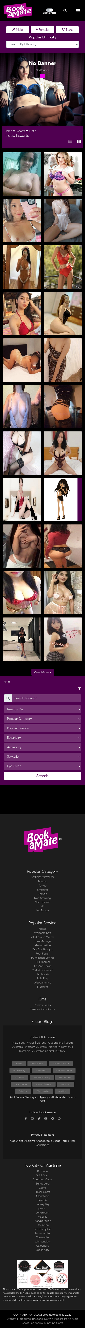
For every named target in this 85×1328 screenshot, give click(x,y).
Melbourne (24, 1319)
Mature (42, 881)
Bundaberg (43, 1183)
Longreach (42, 1212)
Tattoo (42, 885)
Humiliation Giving (42, 957)
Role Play (42, 978)
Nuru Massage (42, 941)
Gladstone (42, 1196)
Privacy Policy (42, 1005)
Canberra (37, 1323)
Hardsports (42, 974)
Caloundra (42, 1245)
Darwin (48, 1319)
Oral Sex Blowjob (42, 949)
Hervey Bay (42, 1204)
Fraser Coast (42, 1192)
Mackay (42, 1216)
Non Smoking (42, 898)
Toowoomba (42, 1233)
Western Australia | (36, 1047)
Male (19, 30)
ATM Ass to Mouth (42, 937)
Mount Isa (43, 1225)
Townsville (42, 1237)
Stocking (42, 986)
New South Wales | (24, 1042)
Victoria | (42, 1042)
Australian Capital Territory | (49, 1051)
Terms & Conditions (42, 1009)
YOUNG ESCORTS (42, 877)
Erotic (32, 131)
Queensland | (56, 1042)
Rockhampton (42, 1229)
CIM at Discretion (42, 970)
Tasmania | (25, 1051)
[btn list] (70, 141)
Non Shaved (42, 902)
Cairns (42, 1187)
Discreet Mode (49, 13)
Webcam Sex (42, 933)
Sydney (11, 1319)
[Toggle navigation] (78, 11)
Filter (7, 682)
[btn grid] (79, 141)
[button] (65, 10)
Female (43, 30)
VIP (42, 906)
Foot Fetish (42, 953)
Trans (69, 30)
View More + (42, 672)
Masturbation (42, 945)
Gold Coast (43, 1175)
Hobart (58, 1319)
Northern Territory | (61, 1047)
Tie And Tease (42, 966)
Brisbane (42, 1171)
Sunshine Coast (42, 1179)
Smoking (42, 889)
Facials (42, 928)
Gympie (42, 1200)
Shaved (42, 894)
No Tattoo (42, 910)
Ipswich (42, 1208)
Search (42, 775)
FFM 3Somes (42, 962)
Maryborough (42, 1221)
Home (8, 131)
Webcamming (42, 982)
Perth (67, 1319)
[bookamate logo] (18, 11)
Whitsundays (43, 1241)
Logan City (42, 1250)
